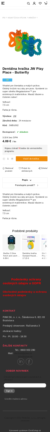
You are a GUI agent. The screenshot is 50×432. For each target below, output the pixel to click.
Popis (25, 180)
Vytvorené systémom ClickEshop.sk (25, 431)
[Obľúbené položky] (40, 3)
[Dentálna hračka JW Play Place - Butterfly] (25, 43)
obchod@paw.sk (23, 353)
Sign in (9, 391)
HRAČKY (32, 18)
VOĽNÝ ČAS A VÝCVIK (17, 18)
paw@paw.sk (25, 356)
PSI (3, 18)
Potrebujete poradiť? (25, 185)
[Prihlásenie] (34, 3)
